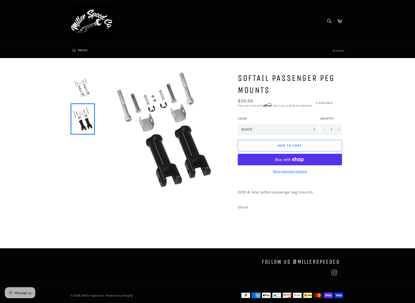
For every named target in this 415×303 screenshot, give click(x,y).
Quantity (327, 118)
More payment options (290, 171)
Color (242, 118)
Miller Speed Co (93, 295)
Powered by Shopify (119, 295)
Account (338, 50)
